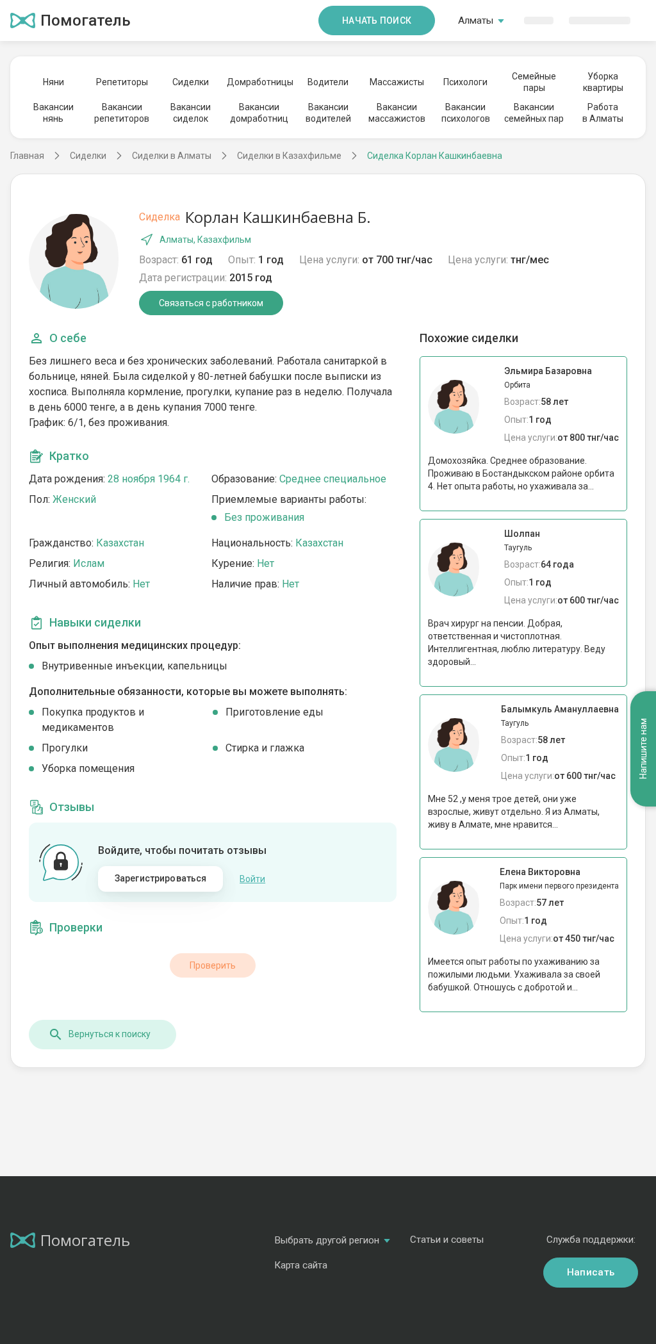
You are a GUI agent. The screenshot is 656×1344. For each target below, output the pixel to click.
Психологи (465, 82)
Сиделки (190, 82)
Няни (53, 82)
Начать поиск (376, 20)
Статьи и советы (447, 1239)
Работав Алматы (602, 113)
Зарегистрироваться (161, 878)
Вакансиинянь (53, 113)
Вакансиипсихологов (465, 113)
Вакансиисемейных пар (534, 113)
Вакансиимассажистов (396, 113)
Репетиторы (122, 82)
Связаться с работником (211, 303)
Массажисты (397, 82)
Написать (590, 1272)
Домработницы (259, 82)
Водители (328, 82)
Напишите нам (643, 748)
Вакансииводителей (328, 113)
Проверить (213, 965)
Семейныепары (534, 82)
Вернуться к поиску (110, 1034)
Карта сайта (300, 1265)
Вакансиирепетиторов (121, 113)
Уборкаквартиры (603, 82)
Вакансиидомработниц (259, 113)
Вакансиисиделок (190, 113)
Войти (252, 879)
